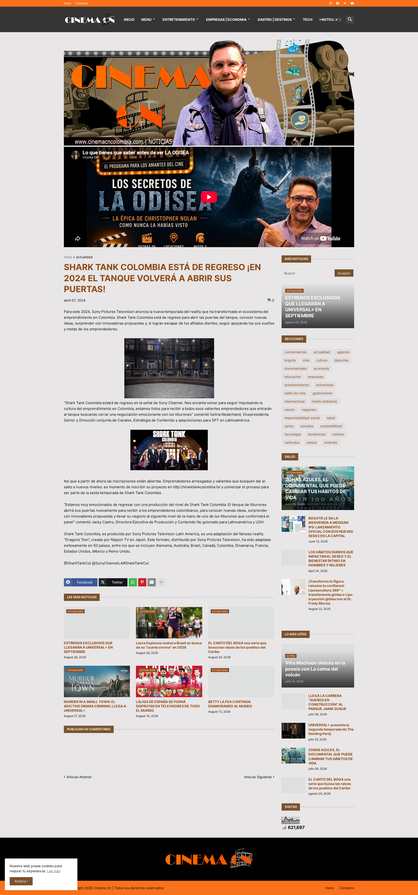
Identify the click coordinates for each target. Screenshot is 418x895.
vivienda (330, 442)
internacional (294, 401)
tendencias (316, 434)
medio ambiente (324, 401)
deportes (341, 360)
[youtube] (352, 3)
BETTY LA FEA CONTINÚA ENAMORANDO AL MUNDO (230, 704)
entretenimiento (296, 385)
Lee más (53, 871)
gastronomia (322, 393)
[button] (338, 19)
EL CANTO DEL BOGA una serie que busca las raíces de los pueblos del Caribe (237, 647)
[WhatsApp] (133, 582)
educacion (292, 377)
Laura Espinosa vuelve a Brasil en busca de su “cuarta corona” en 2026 (169, 645)
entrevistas (325, 385)
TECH (307, 19)
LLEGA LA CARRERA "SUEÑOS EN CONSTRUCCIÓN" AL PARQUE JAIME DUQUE (327, 702)
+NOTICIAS (328, 19)
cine (306, 360)
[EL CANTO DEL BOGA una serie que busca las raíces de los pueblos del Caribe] (293, 785)
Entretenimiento (179, 19)
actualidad (84, 257)
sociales (307, 426)
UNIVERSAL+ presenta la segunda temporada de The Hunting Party (331, 729)
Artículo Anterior (79, 777)
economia (321, 368)
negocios (309, 409)
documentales (295, 368)
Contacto (81, 3)
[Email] (152, 582)
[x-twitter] (344, 3)
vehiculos (291, 442)
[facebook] (337, 3)
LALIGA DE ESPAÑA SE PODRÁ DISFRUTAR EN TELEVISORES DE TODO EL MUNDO (168, 706)
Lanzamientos (295, 352)
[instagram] (330, 3)
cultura (321, 360)
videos (311, 442)
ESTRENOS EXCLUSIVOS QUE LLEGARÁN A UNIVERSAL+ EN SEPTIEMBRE (88, 647)
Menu (146, 19)
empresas (315, 377)
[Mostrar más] (161, 582)
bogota (290, 360)
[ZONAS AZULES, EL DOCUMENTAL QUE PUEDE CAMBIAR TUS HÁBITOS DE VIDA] (293, 755)
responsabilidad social (302, 418)
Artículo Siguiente (258, 777)
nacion (289, 409)
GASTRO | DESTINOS (275, 19)
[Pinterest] (142, 582)
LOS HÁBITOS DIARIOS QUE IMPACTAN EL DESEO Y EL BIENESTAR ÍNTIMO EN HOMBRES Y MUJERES (330, 558)
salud (331, 418)
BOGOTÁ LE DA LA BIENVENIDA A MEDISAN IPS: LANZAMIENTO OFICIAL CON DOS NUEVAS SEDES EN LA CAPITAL (330, 527)
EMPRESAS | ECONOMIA (226, 19)
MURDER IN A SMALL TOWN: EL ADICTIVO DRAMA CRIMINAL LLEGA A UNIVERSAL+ (95, 706)
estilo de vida (295, 393)
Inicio (67, 3)
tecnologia (292, 434)
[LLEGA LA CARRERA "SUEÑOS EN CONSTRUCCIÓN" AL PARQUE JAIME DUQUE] (293, 701)
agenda (343, 352)
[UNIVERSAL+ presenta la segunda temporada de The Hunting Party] (293, 731)
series (289, 426)
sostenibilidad (331, 426)
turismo (338, 434)
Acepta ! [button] (21, 881)
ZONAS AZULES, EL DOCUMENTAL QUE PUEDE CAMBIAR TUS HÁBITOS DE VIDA (330, 756)
